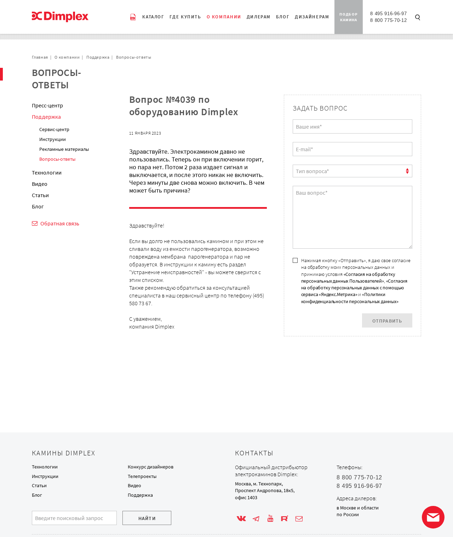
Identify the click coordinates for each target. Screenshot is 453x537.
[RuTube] (284, 518)
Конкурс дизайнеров (150, 467)
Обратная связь (59, 223)
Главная (40, 57)
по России (348, 514)
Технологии (47, 172)
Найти (147, 518)
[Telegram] (256, 518)
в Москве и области (358, 507)
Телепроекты (142, 476)
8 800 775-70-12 (388, 20)
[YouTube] (270, 518)
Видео (39, 183)
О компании (67, 57)
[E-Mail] (299, 518)
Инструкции (52, 139)
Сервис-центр (54, 129)
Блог (38, 206)
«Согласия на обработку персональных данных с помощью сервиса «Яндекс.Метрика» (354, 288)
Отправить (387, 321)
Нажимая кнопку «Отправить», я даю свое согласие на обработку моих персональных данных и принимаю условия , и (356, 281)
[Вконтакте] (241, 518)
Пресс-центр (47, 105)
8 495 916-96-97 (388, 13)
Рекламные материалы (64, 149)
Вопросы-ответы (133, 57)
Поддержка (97, 57)
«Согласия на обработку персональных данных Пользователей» (348, 277)
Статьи (40, 195)
